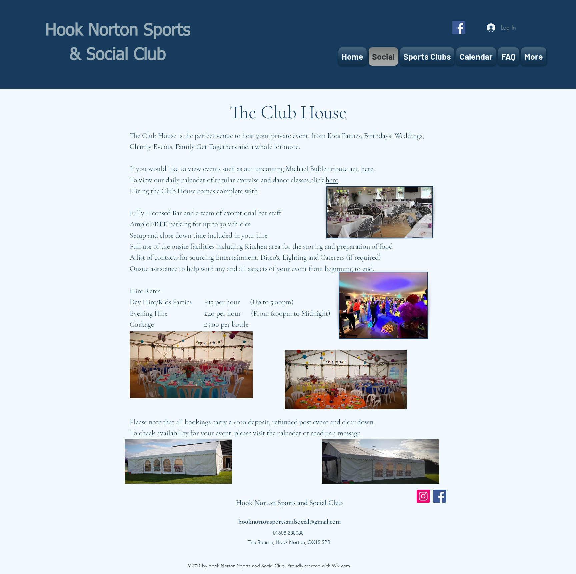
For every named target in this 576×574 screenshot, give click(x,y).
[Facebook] (458, 27)
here (367, 168)
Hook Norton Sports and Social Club (289, 502)
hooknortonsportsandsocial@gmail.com (289, 522)
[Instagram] (423, 496)
